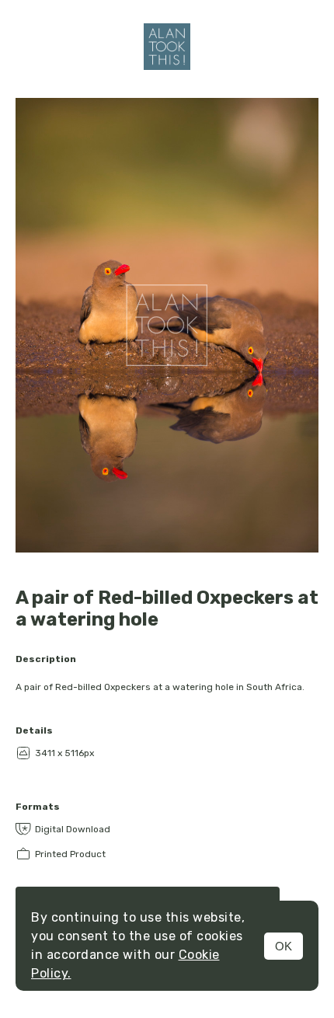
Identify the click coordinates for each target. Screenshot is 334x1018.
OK (283, 946)
